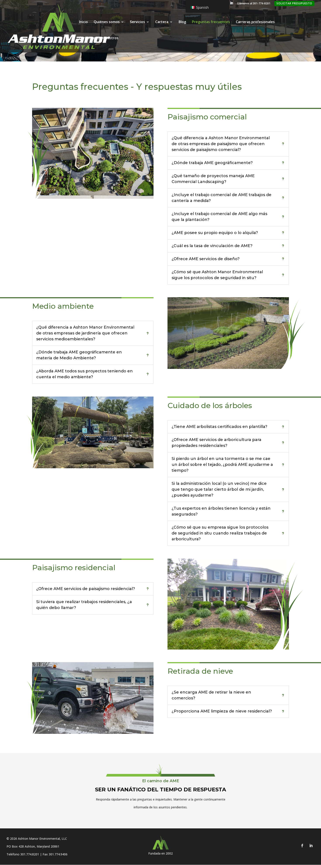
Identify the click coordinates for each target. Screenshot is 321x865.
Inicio (83, 22)
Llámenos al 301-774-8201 (253, 3)
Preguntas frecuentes (211, 22)
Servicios (137, 22)
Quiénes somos (107, 22)
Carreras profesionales (255, 22)
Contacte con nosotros (98, 38)
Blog (182, 22)
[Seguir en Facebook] (302, 845)
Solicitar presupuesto (294, 3)
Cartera (161, 22)
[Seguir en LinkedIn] (310, 845)
